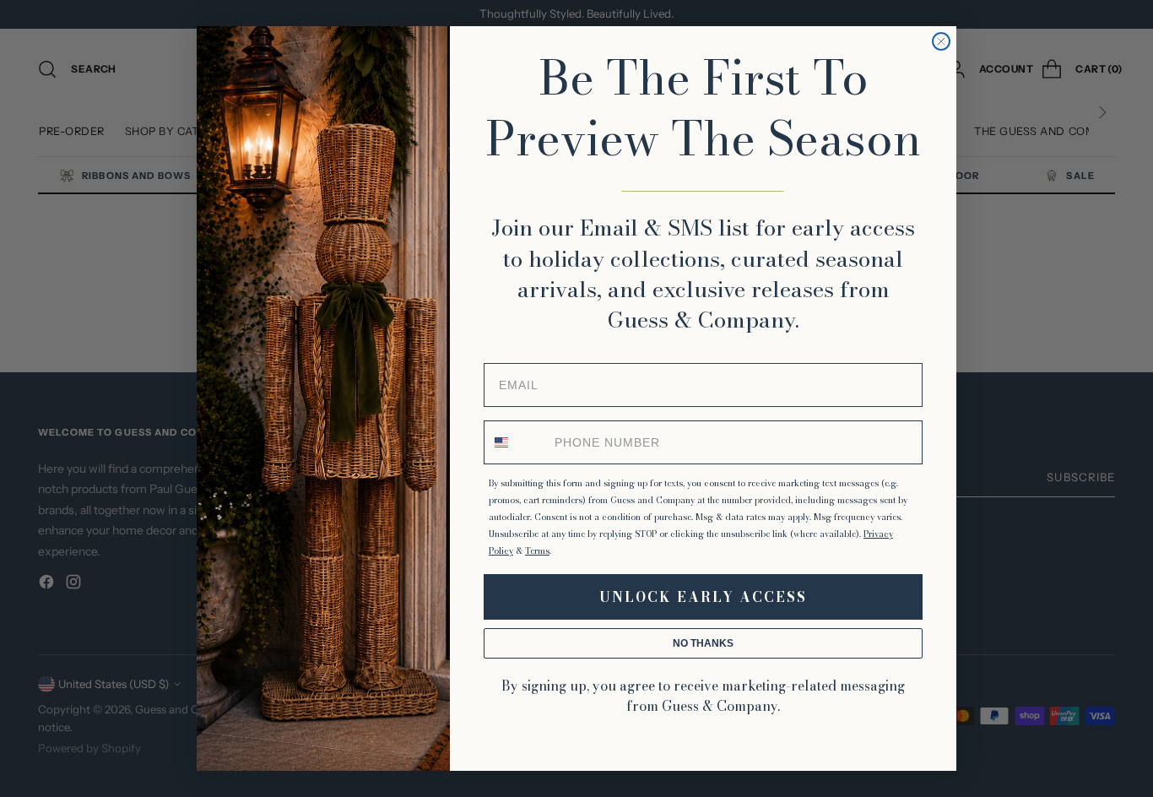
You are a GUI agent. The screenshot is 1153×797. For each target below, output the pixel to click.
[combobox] (515, 442)
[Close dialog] (941, 41)
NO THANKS (703, 643)
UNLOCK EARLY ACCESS (703, 597)
